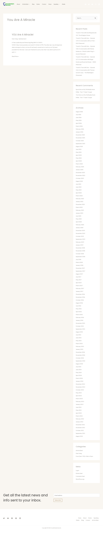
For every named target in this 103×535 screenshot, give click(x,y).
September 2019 (80, 239)
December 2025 (80, 135)
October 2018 (80, 253)
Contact (44, 4)
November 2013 (80, 387)
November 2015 (80, 323)
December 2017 (80, 268)
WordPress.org (80, 479)
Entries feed (79, 473)
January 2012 (79, 421)
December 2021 (80, 204)
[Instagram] (95, 4)
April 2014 (79, 375)
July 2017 (78, 277)
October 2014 (80, 358)
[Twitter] (89, 4)
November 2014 (80, 355)
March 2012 (79, 416)
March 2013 (79, 398)
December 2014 (80, 352)
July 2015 (78, 335)
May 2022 (79, 190)
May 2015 (79, 340)
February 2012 (80, 419)
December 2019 (80, 230)
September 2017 (80, 271)
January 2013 (79, 404)
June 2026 (78, 117)
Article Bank (25, 4)
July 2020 (78, 216)
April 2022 (79, 193)
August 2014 (79, 364)
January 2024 (79, 169)
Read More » (15, 56)
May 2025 (79, 152)
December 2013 (80, 384)
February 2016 (80, 317)
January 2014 (79, 381)
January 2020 (79, 227)
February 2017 (80, 288)
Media (63, 4)
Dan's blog (15, 39)
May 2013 (79, 392)
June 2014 (78, 369)
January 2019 (79, 245)
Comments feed (80, 476)
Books (38, 4)
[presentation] (29, 4)
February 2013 (80, 401)
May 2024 (79, 158)
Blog (33, 4)
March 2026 (79, 126)
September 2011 (80, 433)
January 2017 (79, 291)
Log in (77, 470)
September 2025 (80, 143)
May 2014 (79, 372)
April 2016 (79, 311)
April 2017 (79, 282)
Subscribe (58, 500)
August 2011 (79, 436)
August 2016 (79, 303)
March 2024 (79, 164)
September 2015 (80, 329)
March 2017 (79, 285)
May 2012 (79, 410)
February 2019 (80, 242)
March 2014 (79, 378)
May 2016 (79, 308)
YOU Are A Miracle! (23, 34)
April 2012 (79, 413)
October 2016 (80, 300)
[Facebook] (85, 4)
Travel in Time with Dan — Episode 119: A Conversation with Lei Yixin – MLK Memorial (85, 40)
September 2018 (80, 256)
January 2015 (79, 349)
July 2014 (78, 366)
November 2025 (80, 137)
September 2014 (80, 361)
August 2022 (79, 181)
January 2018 (79, 265)
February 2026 (80, 129)
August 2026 (79, 111)
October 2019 (80, 236)
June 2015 (78, 337)
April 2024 (79, 161)
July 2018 (78, 259)
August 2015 (79, 332)
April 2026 (79, 123)
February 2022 (80, 198)
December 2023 (80, 172)
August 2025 (79, 146)
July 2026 (78, 114)
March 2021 (79, 207)
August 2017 (79, 274)
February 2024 (80, 166)
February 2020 (80, 224)
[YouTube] (92, 4)
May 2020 (79, 219)
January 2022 (79, 201)
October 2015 (80, 326)
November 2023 (80, 175)
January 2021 (79, 213)
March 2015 (79, 343)
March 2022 (79, 195)
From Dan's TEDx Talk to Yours (84, 456)
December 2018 (80, 248)
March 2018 (79, 262)
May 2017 (79, 279)
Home (49, 4)
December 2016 (80, 294)
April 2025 (79, 155)
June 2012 (78, 407)
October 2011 (80, 430)
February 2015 (80, 346)
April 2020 (79, 222)
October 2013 (80, 390)
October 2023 (80, 178)
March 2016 (79, 314)
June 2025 (78, 149)
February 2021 (80, 210)
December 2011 (80, 424)
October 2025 (80, 140)
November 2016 (80, 297)
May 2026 (79, 120)
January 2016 (79, 320)
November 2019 (80, 233)
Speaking (56, 4)
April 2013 (79, 395)
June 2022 (78, 187)
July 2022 (78, 184)
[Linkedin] (99, 4)
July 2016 (78, 306)
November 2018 (80, 250)
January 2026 (79, 132)
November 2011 (80, 427)
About (18, 4)
